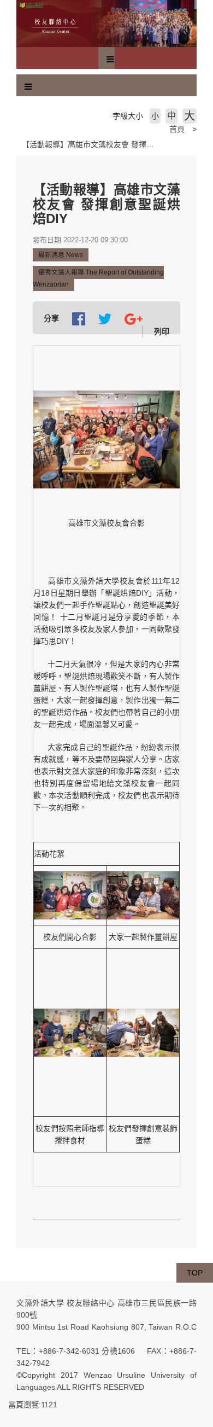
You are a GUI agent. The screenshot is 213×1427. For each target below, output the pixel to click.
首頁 (177, 129)
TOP (195, 1272)
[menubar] (110, 59)
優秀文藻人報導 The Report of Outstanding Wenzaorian (98, 278)
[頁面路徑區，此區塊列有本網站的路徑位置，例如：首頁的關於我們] (19, 129)
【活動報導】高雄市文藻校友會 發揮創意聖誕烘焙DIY (113, 144)
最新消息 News (60, 255)
